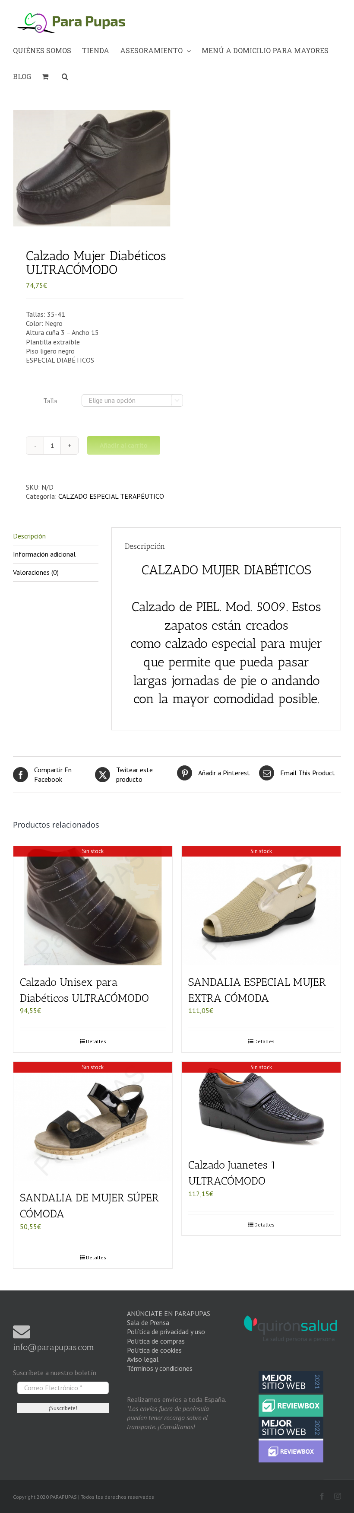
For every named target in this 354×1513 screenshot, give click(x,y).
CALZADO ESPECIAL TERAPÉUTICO (111, 496)
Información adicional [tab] (44, 554)
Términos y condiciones (160, 1368)
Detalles (96, 1041)
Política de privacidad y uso (166, 1331)
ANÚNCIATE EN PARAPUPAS (168, 1313)
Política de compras (156, 1341)
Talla (50, 401)
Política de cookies (154, 1350)
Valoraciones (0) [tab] (36, 572)
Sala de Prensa (148, 1322)
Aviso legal (142, 1359)
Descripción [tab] (29, 536)
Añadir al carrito (124, 445)
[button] (65, 76)
